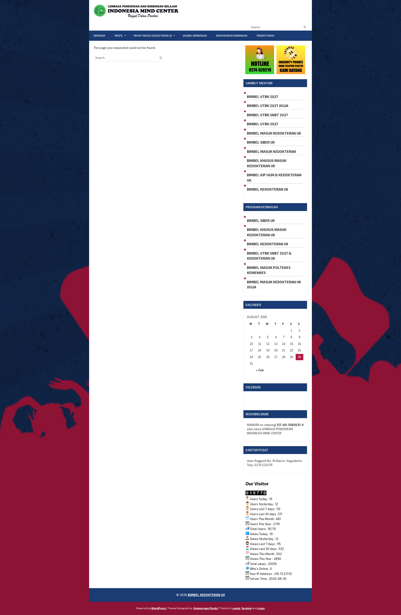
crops (261, 608)
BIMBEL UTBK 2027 (262, 97)
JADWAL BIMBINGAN (195, 35)
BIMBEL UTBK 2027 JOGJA (267, 106)
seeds (236, 608)
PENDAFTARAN (265, 35)
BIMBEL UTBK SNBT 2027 (267, 115)
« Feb (260, 370)
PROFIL (120, 35)
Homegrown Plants (205, 608)
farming (247, 608)
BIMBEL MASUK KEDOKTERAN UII (274, 133)
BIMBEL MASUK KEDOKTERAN (271, 151)
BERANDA (99, 35)
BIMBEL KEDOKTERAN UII (267, 189)
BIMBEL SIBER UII (261, 142)
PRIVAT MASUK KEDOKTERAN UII (154, 35)
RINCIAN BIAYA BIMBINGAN (231, 35)
